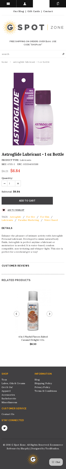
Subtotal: (7, 191)
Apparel (6, 390)
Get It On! (7, 387)
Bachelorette (9, 398)
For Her (30, 216)
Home (5, 62)
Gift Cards (33, 11)
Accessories (8, 394)
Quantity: (7, 178)
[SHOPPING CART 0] (58, 3)
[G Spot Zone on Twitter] (4, 428)
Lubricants (7, 220)
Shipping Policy (43, 383)
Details (7, 228)
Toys (4, 379)
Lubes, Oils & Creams (13, 383)
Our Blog (18, 11)
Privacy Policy (42, 387)
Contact (48, 11)
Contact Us (8, 414)
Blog (37, 379)
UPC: (19, 164)
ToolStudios (52, 448)
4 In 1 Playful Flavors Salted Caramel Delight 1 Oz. (33, 338)
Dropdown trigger (24, 3)
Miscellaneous (9, 402)
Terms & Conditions (46, 390)
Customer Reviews (15, 265)
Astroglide (15, 216)
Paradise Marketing (28, 220)
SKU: (4, 164)
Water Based (51, 220)
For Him (44, 216)
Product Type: (10, 160)
